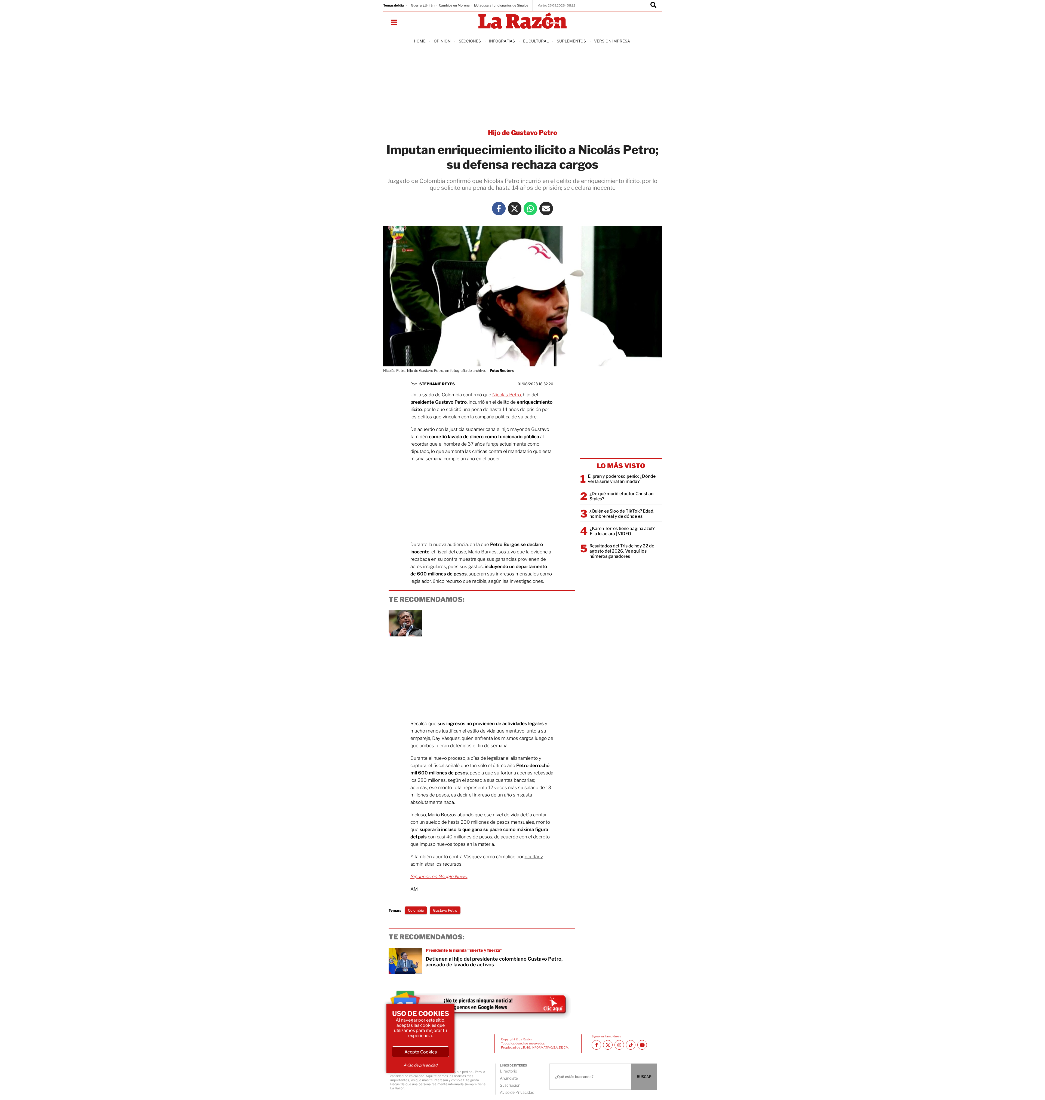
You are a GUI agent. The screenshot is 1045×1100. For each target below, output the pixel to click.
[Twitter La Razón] (514, 208)
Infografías (502, 41)
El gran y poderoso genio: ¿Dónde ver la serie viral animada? (622, 479)
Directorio (508, 1071)
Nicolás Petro (506, 394)
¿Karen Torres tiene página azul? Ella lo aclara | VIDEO (622, 531)
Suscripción (510, 1085)
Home (420, 41)
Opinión (442, 41)
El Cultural (536, 41)
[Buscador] (653, 5)
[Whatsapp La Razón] (530, 208)
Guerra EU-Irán (423, 5)
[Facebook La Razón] (499, 208)
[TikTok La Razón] (630, 1045)
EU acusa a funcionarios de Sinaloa (501, 5)
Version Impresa (612, 41)
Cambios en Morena (454, 5)
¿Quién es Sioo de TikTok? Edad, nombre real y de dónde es (621, 513)
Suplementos (571, 41)
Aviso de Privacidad (517, 1092)
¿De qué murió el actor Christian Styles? (621, 496)
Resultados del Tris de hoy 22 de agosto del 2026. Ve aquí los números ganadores (621, 551)
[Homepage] (522, 21)
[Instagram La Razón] (619, 1045)
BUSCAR (644, 1076)
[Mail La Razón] (546, 208)
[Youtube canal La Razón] (642, 1045)
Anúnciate (509, 1078)
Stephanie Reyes (437, 384)
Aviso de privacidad (420, 1065)
